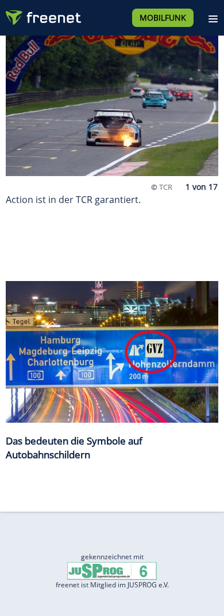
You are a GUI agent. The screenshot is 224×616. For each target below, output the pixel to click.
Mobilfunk (163, 17)
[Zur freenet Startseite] (42, 14)
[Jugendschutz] (112, 570)
